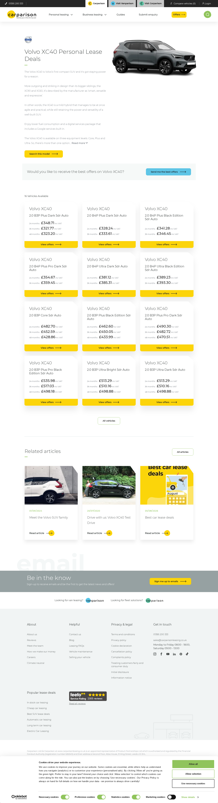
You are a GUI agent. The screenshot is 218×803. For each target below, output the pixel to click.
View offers (47, 244)
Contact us (75, 634)
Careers (31, 657)
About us (32, 634)
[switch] (101, 797)
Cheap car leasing (37, 708)
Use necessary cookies (193, 783)
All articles (182, 452)
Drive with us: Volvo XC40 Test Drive (109, 520)
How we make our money (41, 651)
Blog (71, 640)
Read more (78, 143)
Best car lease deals (159, 517)
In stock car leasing (37, 702)
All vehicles (109, 420)
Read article (37, 533)
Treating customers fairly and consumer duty (127, 665)
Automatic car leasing (39, 719)
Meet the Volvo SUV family (48, 517)
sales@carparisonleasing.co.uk (170, 640)
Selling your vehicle (79, 657)
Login (208, 3)
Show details (188, 797)
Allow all (193, 764)
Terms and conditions (123, 634)
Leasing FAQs (76, 645)
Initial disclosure (120, 672)
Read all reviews (77, 703)
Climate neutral (35, 663)
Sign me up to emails (166, 581)
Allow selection (193, 774)
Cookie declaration (121, 645)
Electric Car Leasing (38, 731)
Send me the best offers (164, 171)
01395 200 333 (16, 3)
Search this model (39, 153)
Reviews (31, 640)
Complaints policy (121, 657)
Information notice (121, 677)
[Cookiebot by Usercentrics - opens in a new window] (19, 797)
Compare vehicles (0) (185, 3)
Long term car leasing (39, 725)
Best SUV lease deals (38, 714)
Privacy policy (118, 640)
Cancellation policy (121, 651)
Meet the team (35, 645)
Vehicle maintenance (80, 651)
